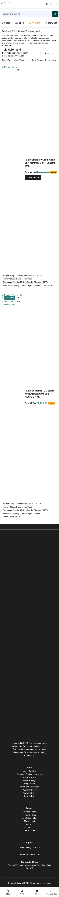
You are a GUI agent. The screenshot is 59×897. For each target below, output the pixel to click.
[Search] (55, 14)
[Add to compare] (18, 76)
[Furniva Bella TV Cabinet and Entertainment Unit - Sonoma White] (12, 169)
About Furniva (29, 771)
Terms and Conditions (29, 787)
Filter (50, 53)
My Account (29, 821)
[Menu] (57, 4)
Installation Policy (29, 818)
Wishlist (29, 824)
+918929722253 (33, 854)
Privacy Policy (29, 777)
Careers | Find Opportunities (29, 774)
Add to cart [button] (34, 177)
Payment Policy (30, 793)
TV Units (36, 23)
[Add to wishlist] (18, 70)
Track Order (29, 830)
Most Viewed (20, 60)
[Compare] (51, 4)
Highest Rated (36, 60)
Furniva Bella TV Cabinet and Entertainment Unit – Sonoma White (40, 163)
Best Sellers (29, 796)
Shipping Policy (29, 812)
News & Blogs (29, 780)
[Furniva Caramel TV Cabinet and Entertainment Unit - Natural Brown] (12, 397)
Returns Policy (29, 815)
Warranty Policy (30, 790)
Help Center (29, 783)
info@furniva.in (33, 847)
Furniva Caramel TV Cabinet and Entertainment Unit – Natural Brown (39, 394)
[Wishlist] (47, 4)
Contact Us (29, 827)
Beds (8, 23)
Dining (21, 23)
